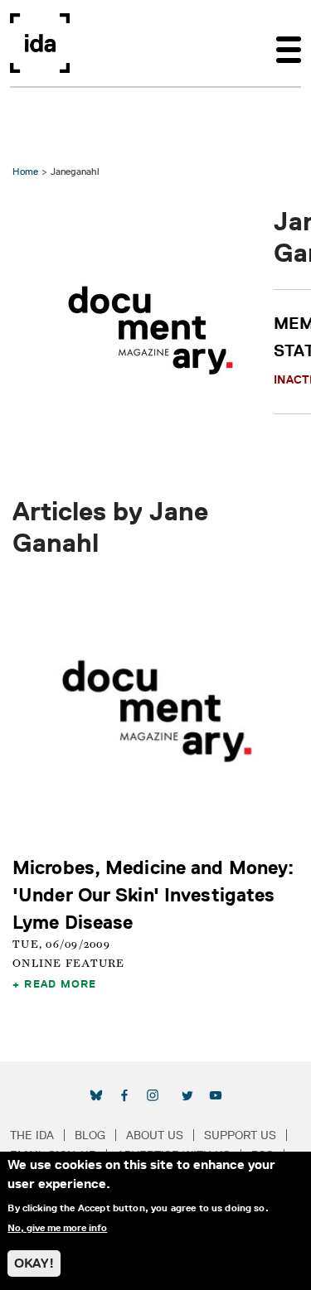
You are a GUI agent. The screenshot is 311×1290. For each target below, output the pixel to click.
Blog (90, 1135)
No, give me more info (57, 1228)
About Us (154, 1135)
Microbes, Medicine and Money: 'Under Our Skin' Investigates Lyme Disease (153, 894)
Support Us (240, 1135)
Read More (60, 983)
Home (25, 171)
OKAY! (34, 1263)
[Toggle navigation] (288, 43)
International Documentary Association (40, 43)
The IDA (32, 1135)
